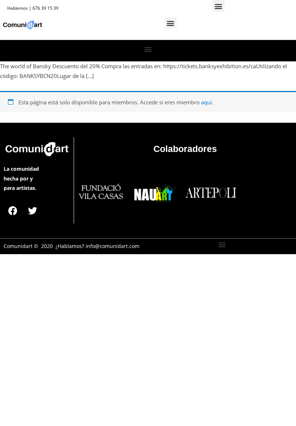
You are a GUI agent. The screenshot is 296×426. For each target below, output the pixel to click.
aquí (206, 102)
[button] (219, 6)
